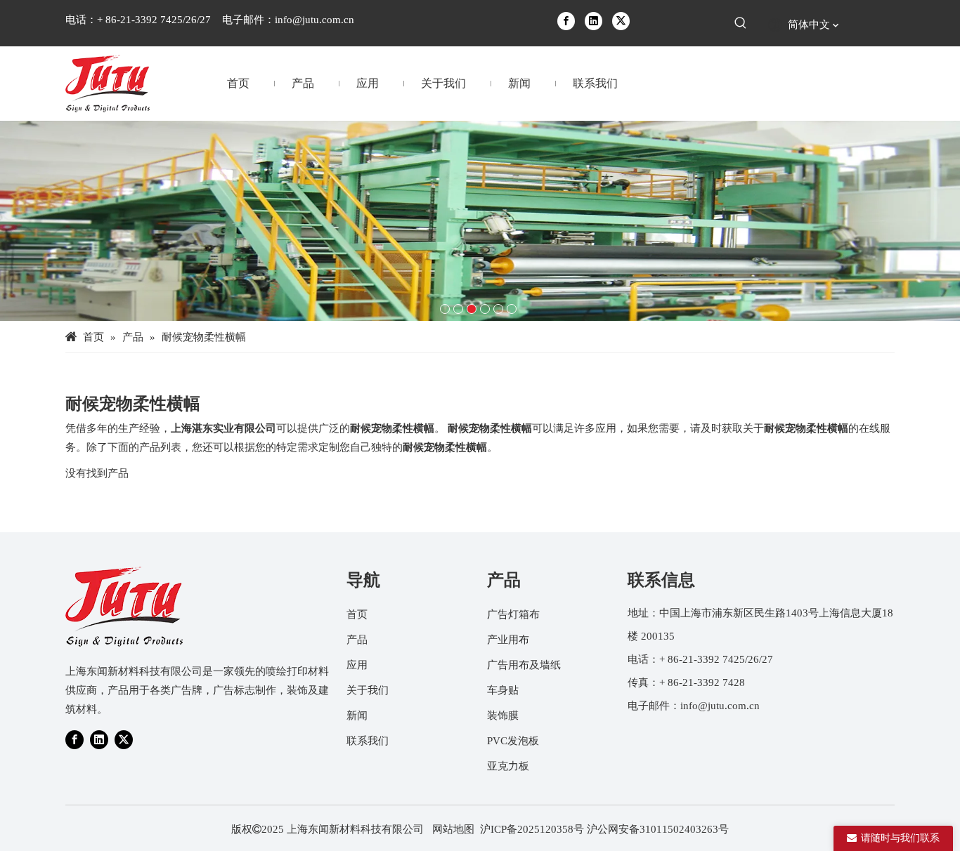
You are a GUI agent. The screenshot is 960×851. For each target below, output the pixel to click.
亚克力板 (508, 766)
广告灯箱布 (513, 614)
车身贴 (503, 690)
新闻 (357, 715)
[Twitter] (621, 20)
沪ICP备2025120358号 (532, 829)
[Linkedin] (593, 20)
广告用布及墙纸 (524, 665)
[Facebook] (566, 20)
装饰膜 (503, 715)
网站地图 (453, 829)
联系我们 (367, 740)
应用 (357, 665)
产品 (357, 639)
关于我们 (367, 690)
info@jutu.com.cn (314, 19)
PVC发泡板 (513, 740)
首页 (357, 614)
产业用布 (508, 639)
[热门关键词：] (740, 23)
